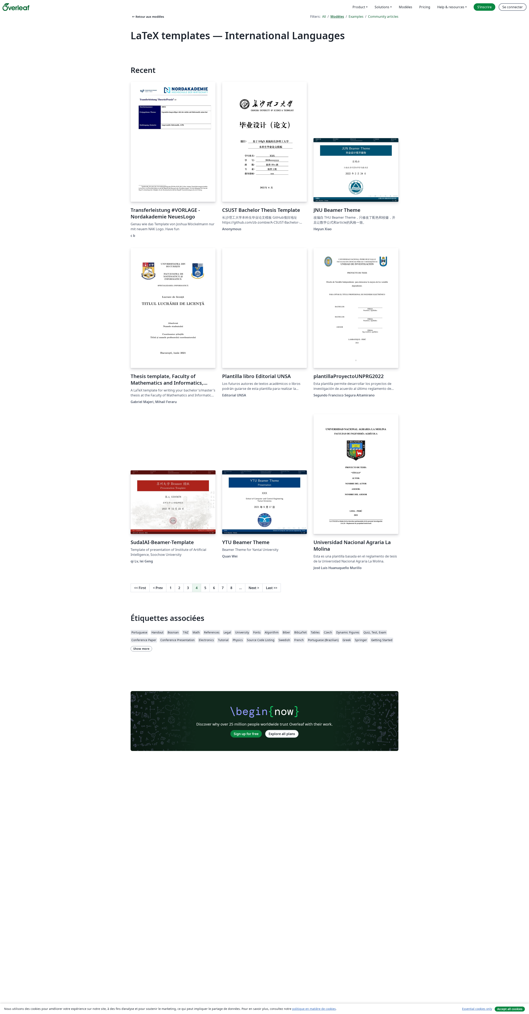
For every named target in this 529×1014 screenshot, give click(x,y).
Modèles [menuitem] (405, 7)
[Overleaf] (15, 7)
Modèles (337, 16)
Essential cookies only (477, 1009)
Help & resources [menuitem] (450, 7)
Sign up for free (246, 734)
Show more (141, 649)
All (324, 16)
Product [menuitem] (359, 7)
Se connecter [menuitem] (512, 7)
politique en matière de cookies (314, 1009)
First (140, 588)
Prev (158, 588)
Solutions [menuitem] (382, 7)
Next (254, 588)
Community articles (383, 16)
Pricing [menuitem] (424, 7)
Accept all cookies (509, 1009)
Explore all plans (282, 734)
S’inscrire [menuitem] (484, 7)
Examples (356, 16)
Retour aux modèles (147, 17)
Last (271, 588)
